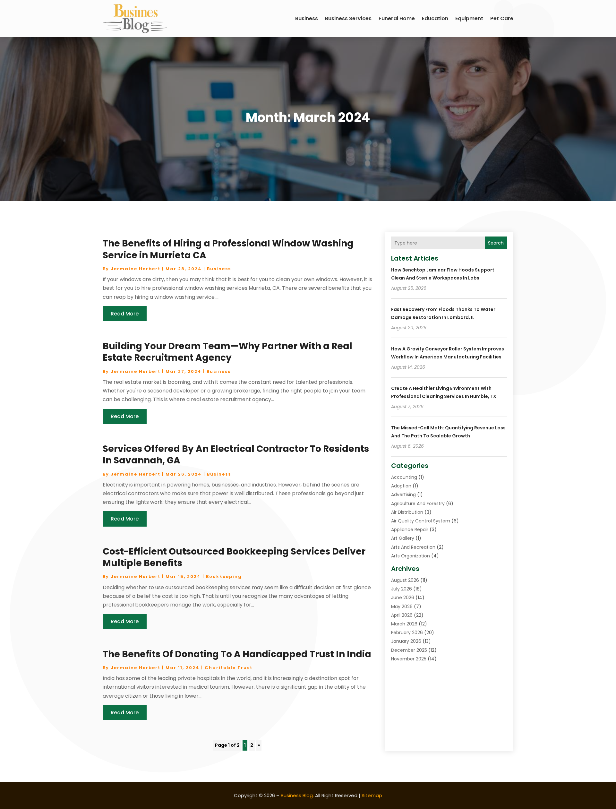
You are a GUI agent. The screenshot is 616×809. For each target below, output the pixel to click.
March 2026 (404, 624)
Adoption (401, 486)
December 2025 (409, 650)
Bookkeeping (224, 576)
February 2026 (407, 632)
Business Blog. (297, 795)
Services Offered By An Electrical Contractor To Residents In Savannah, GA (236, 455)
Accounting (404, 477)
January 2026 (406, 641)
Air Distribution (407, 512)
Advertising (403, 494)
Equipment (469, 18)
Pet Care (501, 18)
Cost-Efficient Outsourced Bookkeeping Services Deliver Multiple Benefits (234, 557)
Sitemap (372, 795)
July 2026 (401, 589)
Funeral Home (397, 18)
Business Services (348, 18)
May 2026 (402, 606)
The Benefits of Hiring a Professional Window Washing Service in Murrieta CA (228, 249)
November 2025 (408, 659)
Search (496, 243)
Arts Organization (410, 556)
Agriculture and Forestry (418, 503)
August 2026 (405, 580)
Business (306, 18)
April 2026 (402, 615)
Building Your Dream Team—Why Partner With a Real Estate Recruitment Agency (227, 352)
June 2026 (402, 597)
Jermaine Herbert (135, 269)
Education (435, 18)
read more (125, 313)
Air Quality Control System (420, 521)
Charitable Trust (228, 668)
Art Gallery (402, 538)
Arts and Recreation (413, 547)
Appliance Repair (409, 529)
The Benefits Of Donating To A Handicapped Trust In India (237, 654)
